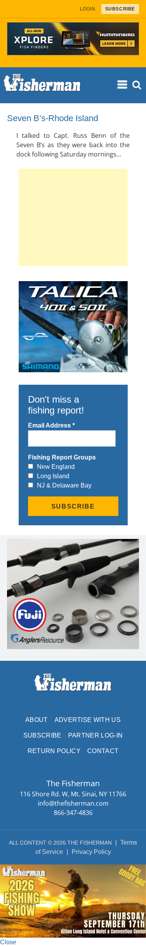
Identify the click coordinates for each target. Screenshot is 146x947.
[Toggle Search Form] (137, 85)
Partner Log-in (95, 735)
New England (56, 466)
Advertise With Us (88, 719)
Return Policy (54, 751)
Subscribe (42, 735)
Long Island (53, 476)
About (36, 719)
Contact (102, 751)
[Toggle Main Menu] (123, 84)
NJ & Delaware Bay (64, 485)
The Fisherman (42, 85)
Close (8, 942)
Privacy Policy (91, 851)
